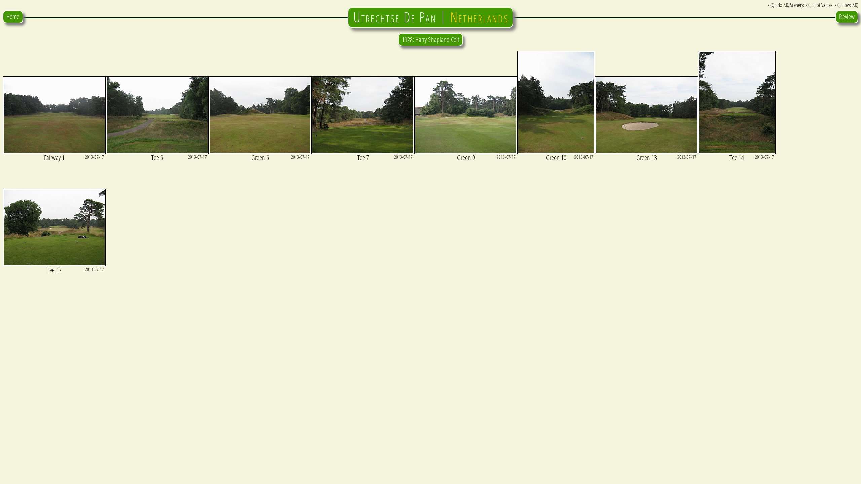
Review (847, 16)
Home (13, 16)
